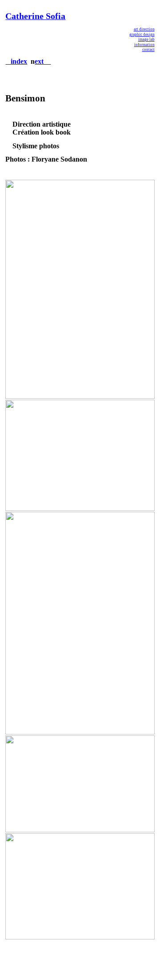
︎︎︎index (16, 61)
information (144, 45)
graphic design (142, 34)
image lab (146, 39)
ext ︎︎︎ (43, 61)
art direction (144, 29)
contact (148, 49)
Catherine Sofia (35, 16)
